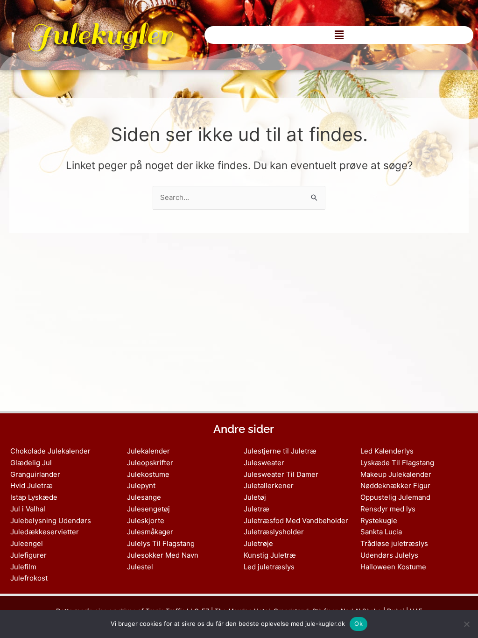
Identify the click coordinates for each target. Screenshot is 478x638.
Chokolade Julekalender (50, 451)
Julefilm (23, 566)
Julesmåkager (150, 531)
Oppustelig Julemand (395, 497)
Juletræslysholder (274, 531)
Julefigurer (28, 555)
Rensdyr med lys (387, 508)
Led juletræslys (269, 566)
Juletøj (255, 497)
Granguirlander (35, 474)
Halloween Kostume (393, 566)
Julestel (140, 566)
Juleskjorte (145, 520)
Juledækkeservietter (44, 531)
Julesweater (264, 462)
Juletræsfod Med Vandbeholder (296, 520)
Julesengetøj (148, 508)
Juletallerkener (269, 485)
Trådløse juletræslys (394, 543)
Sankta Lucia (381, 531)
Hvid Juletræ (31, 485)
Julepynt (141, 485)
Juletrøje (258, 543)
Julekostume (148, 474)
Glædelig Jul (31, 462)
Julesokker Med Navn (162, 555)
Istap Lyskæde (33, 497)
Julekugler (100, 35)
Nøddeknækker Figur (395, 485)
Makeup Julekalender (395, 474)
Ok (358, 623)
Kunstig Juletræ (270, 555)
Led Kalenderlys (387, 451)
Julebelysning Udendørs (50, 520)
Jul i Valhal (27, 508)
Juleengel (26, 543)
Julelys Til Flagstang (161, 543)
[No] (466, 624)
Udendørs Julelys (389, 555)
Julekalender (148, 451)
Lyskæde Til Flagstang (397, 462)
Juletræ (256, 508)
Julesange (144, 497)
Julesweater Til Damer (281, 474)
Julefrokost (29, 578)
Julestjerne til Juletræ (280, 451)
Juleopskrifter (150, 462)
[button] (339, 34)
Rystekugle (378, 520)
